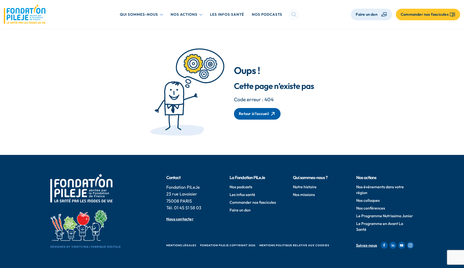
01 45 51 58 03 (187, 207)
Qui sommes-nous (142, 14)
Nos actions (187, 14)
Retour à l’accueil (254, 113)
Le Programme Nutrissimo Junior (384, 215)
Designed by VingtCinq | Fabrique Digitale (85, 246)
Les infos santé (227, 14)
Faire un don (366, 14)
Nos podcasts (267, 14)
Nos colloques (368, 200)
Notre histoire (305, 186)
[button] (294, 14)
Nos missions (304, 194)
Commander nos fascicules (253, 202)
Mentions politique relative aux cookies (294, 245)
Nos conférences (370, 208)
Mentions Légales (181, 245)
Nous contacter (180, 219)
